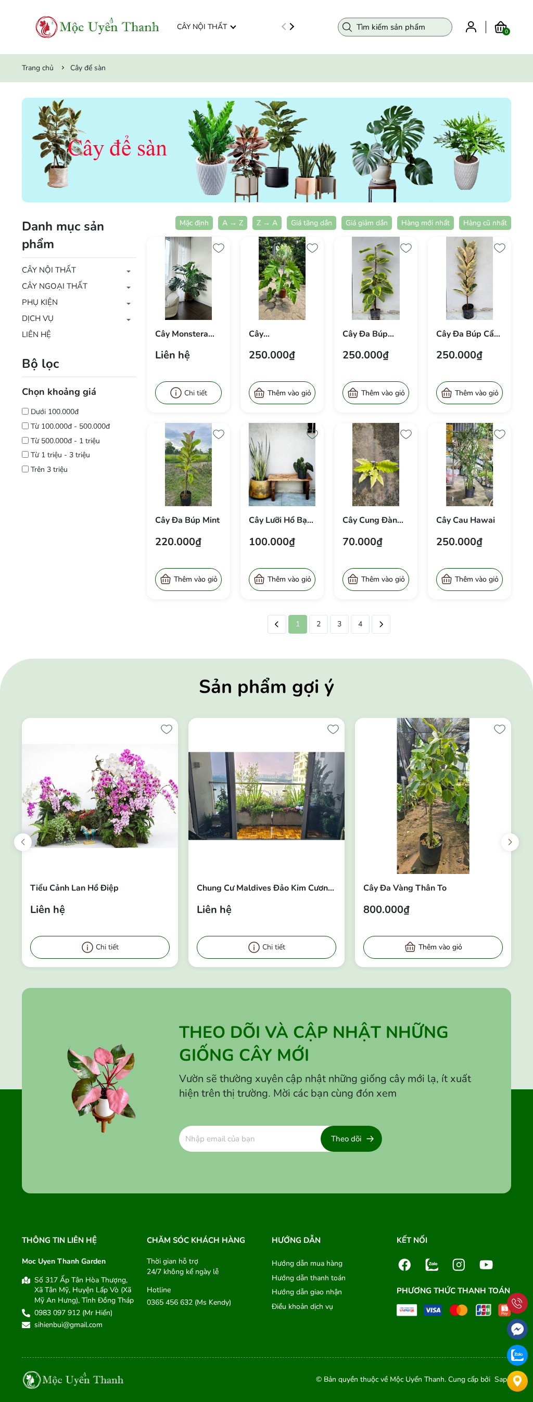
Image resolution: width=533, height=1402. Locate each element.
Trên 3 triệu (49, 469)
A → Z (232, 223)
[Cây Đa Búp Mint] (188, 464)
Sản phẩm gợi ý (266, 687)
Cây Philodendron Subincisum (274, 334)
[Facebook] (405, 1264)
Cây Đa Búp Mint (187, 520)
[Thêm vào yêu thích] (218, 248)
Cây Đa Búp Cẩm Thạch (468, 334)
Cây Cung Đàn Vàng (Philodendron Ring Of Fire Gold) (369, 520)
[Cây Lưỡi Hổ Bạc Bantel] (282, 464)
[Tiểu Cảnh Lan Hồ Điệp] (100, 796)
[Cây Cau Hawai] (469, 464)
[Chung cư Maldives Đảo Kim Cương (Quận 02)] (266, 796)
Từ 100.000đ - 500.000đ (70, 426)
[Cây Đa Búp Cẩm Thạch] (469, 278)
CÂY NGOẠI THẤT (54, 286)
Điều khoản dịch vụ (302, 1306)
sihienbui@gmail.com (68, 1325)
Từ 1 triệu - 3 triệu (60, 455)
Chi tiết (195, 393)
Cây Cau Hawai (465, 520)
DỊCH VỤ (38, 318)
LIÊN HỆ (36, 334)
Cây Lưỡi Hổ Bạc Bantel (280, 520)
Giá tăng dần (311, 223)
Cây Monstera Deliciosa (181, 334)
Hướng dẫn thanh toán (309, 1278)
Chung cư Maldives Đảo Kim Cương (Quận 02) (265, 888)
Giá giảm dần (367, 223)
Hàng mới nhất (425, 223)
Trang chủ (38, 68)
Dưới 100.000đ (55, 412)
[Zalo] (432, 1264)
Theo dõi (346, 1139)
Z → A (267, 223)
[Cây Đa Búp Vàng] (375, 278)
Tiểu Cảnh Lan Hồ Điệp (74, 888)
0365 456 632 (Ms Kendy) (189, 1302)
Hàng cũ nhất (485, 223)
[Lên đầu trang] (517, 1280)
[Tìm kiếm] (347, 27)
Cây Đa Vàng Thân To (405, 888)
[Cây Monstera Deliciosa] (188, 278)
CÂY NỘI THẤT (202, 27)
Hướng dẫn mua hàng (307, 1263)
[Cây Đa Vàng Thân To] (433, 796)
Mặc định (194, 223)
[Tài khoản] (471, 26)
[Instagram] (459, 1264)
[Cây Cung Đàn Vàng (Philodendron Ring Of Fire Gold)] (375, 464)
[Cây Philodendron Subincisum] (282, 278)
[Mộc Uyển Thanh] (97, 27)
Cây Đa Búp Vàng (365, 334)
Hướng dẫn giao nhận (307, 1292)
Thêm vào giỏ (289, 393)
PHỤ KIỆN (40, 302)
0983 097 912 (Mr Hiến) (73, 1313)
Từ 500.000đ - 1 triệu (65, 441)
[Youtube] (486, 1264)
